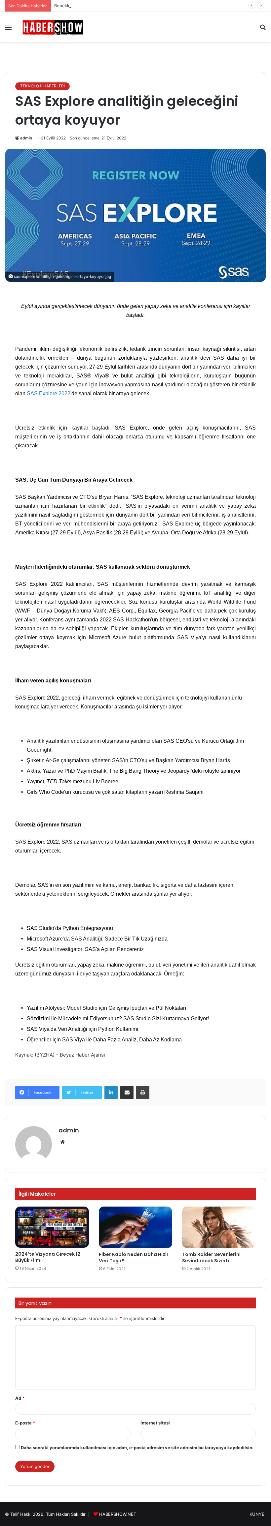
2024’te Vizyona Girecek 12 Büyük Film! (47, 1257)
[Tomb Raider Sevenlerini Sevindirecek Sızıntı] (219, 1227)
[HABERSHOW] (52, 26)
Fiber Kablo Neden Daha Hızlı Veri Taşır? (133, 1257)
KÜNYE (257, 1514)
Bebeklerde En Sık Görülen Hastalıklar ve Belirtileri (105, 5)
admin (26, 137)
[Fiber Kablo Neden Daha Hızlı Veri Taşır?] (136, 1227)
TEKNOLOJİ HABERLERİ (42, 85)
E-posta (25, 1422)
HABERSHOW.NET (117, 1514)
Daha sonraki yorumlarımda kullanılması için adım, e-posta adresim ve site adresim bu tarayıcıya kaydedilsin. (137, 1447)
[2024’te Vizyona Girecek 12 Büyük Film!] (52, 1227)
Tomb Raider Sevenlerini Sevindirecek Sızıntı (211, 1257)
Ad (19, 1398)
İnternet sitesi (155, 1422)
